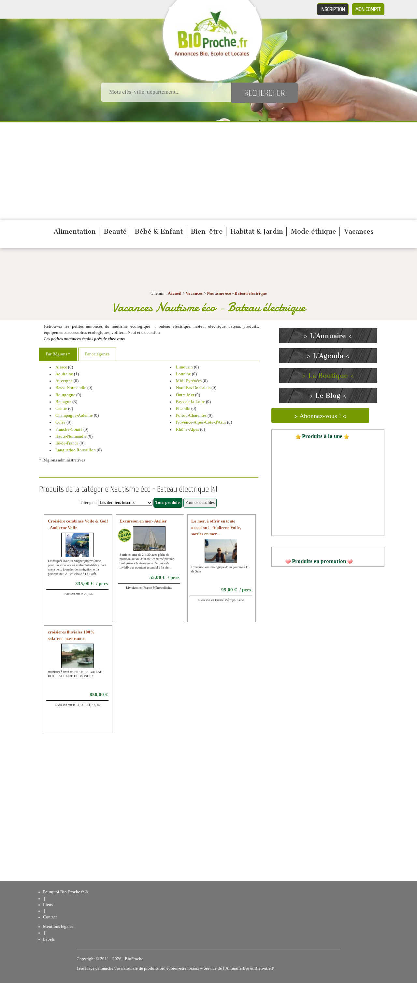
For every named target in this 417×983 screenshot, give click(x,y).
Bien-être (207, 231)
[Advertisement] (208, 171)
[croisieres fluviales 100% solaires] (86, 660)
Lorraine (183, 374)
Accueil (174, 293)
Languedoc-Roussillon (75, 450)
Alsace (61, 367)
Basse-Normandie (70, 387)
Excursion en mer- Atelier (143, 521)
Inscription (333, 9)
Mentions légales (58, 926)
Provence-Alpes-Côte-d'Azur (201, 422)
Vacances (359, 231)
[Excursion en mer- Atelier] (155, 542)
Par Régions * (58, 354)
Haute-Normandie (71, 436)
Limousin (184, 367)
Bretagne (63, 401)
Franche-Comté (68, 429)
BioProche (134, 959)
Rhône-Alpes (187, 429)
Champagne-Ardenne (74, 415)
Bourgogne (65, 395)
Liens (48, 904)
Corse (60, 422)
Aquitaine (64, 374)
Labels (49, 939)
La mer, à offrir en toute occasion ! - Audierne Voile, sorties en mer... (216, 527)
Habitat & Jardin (257, 231)
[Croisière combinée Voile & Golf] (77, 549)
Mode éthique (313, 231)
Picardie (183, 408)
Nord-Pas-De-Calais (193, 387)
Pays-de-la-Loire (190, 401)
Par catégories (97, 354)
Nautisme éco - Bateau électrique (237, 293)
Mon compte (368, 9)
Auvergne (64, 381)
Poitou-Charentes (191, 415)
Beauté (115, 231)
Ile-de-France (67, 443)
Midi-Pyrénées (189, 381)
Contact (50, 917)
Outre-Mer (185, 395)
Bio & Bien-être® (258, 968)
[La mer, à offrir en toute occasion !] (226, 555)
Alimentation (75, 231)
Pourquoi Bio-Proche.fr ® (65, 892)
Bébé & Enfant (159, 231)
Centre (61, 408)
